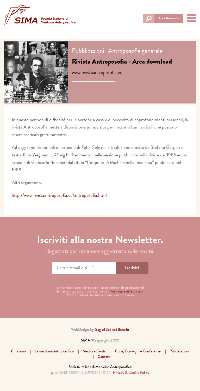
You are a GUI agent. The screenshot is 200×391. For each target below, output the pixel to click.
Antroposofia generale (135, 50)
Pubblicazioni (88, 50)
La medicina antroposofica (54, 351)
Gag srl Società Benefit (112, 329)
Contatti (104, 356)
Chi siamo (18, 351)
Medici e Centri (94, 351)
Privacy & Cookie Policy (131, 372)
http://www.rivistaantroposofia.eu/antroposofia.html (59, 195)
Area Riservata (168, 18)
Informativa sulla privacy (125, 291)
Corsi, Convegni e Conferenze (138, 351)
